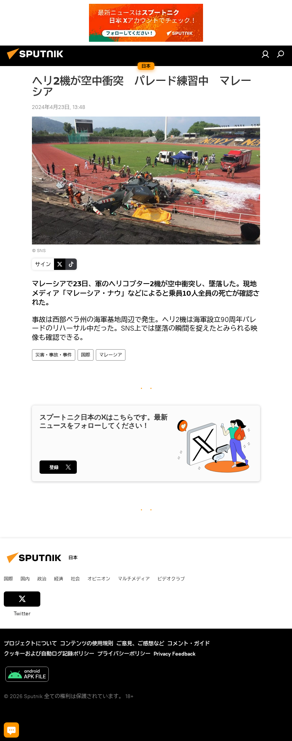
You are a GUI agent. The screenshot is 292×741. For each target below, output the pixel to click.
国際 (85, 355)
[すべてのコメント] (11, 730)
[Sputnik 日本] (37, 60)
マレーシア (110, 355)
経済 (58, 578)
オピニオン (98, 578)
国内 (25, 578)
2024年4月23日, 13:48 (58, 107)
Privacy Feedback (174, 653)
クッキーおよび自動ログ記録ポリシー (49, 653)
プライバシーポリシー (124, 653)
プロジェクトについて (30, 643)
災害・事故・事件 (53, 355)
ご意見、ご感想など (140, 643)
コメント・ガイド (188, 643)
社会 (75, 578)
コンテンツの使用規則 (86, 643)
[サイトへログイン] (265, 53)
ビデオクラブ (171, 578)
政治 (41, 578)
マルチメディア (134, 578)
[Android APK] (27, 675)
